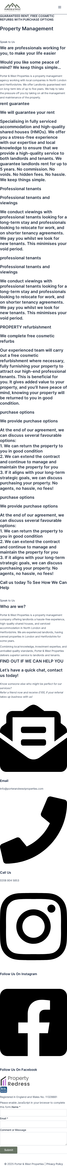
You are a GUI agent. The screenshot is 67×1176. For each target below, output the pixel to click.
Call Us (5, 872)
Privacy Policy (54, 1164)
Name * (16, 1106)
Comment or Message (13, 1129)
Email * (4, 1118)
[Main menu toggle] (59, 7)
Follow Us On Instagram (18, 974)
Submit (8, 1150)
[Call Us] (33, 862)
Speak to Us (7, 42)
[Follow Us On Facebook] (33, 1059)
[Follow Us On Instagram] (33, 964)
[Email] (33, 771)
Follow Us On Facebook (18, 1070)
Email (4, 781)
